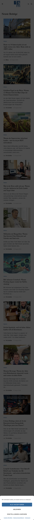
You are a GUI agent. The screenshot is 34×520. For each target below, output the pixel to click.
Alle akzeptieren (17, 504)
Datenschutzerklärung (18, 517)
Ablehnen (17, 509)
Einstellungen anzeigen (17, 514)
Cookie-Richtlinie (8, 517)
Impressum (27, 517)
